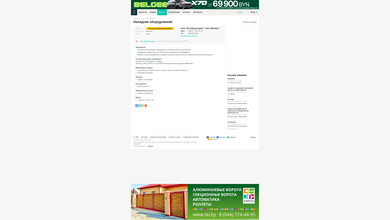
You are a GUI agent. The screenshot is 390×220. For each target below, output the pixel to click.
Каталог (186, 12)
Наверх (253, 137)
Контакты (144, 137)
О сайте (136, 137)
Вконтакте (222, 137)
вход (252, 12)
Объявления (174, 12)
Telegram (232, 137)
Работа (162, 12)
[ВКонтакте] (136, 105)
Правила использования (158, 137)
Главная (135, 18)
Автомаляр (232, 122)
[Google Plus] (145, 105)
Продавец (231, 78)
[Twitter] (139, 105)
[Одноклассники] (142, 105)
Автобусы (197, 12)
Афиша (153, 12)
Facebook (212, 137)
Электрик (231, 99)
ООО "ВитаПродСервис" (147, 41)
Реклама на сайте (175, 137)
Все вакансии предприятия (189, 36)
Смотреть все (233, 129)
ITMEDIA (150, 146)
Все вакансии (151, 18)
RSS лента (213, 139)
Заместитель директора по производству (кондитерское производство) (238, 110)
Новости (143, 12)
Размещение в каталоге (191, 137)
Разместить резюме (250, 22)
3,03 (240, 12)
